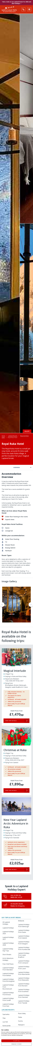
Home (3, 436)
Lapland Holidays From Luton (23, 968)
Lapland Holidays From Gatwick (23, 937)
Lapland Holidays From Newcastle (23, 979)
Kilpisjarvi (21, 1025)
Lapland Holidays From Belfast (8, 974)
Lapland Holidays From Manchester (24, 973)
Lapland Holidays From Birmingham (9, 980)
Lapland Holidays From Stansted (23, 996)
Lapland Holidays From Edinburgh (23, 925)
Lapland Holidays (8, 928)
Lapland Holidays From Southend (23, 990)
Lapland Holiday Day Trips (8, 950)
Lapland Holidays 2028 (8, 944)
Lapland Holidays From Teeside (23, 1002)
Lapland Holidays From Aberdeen (8, 969)
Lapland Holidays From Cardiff (8, 999)
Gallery (27, 431)
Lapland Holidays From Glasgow (23, 943)
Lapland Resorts (12, 436)
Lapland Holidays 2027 (8, 938)
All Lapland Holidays (6, 923)
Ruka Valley (22, 1013)
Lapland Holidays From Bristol (8, 994)
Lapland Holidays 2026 (8, 933)
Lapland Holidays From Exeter (23, 931)
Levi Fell (5, 1022)
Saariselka (6, 1014)
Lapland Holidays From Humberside (24, 948)
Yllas (4, 1018)
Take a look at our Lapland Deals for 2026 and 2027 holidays (16, 2)
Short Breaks (7, 954)
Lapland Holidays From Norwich (23, 985)
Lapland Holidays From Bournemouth (8, 987)
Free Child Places (8, 964)
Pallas (20, 1017)
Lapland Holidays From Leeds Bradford (23, 955)
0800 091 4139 (16, 897)
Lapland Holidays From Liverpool (23, 962)
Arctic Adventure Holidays (8, 959)
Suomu (20, 1021)
